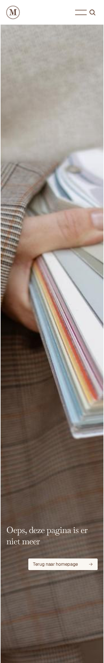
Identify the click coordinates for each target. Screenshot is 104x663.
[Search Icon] (92, 12)
